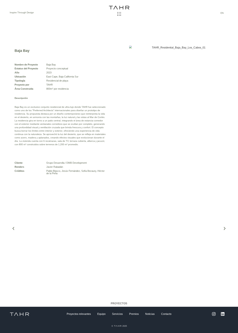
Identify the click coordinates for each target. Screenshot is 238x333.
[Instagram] (214, 314)
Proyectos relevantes (79, 314)
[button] (119, 14)
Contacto (166, 314)
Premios (134, 314)
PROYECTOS (119, 303)
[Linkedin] (223, 314)
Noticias (150, 314)
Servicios (117, 314)
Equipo (101, 314)
